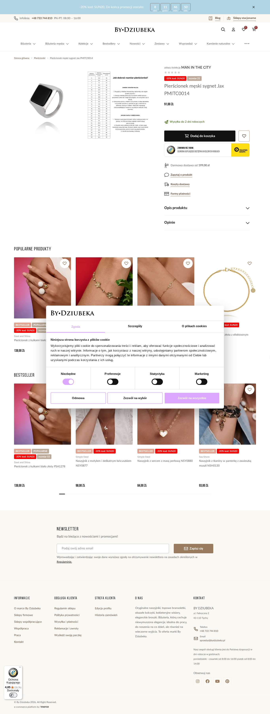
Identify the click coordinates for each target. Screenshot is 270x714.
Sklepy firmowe (23, 615)
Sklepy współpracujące (28, 622)
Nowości (135, 43)
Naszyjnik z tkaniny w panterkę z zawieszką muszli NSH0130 (225, 463)
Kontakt (19, 642)
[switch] (112, 382)
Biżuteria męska (54, 43)
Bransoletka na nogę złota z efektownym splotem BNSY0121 (223, 337)
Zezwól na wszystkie (192, 398)
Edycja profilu (103, 608)
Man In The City (196, 67)
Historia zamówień (106, 615)
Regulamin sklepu (65, 608)
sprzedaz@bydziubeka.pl (212, 640)
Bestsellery (109, 43)
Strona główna (21, 58)
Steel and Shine (22, 336)
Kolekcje (83, 43)
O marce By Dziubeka (27, 608)
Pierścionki (39, 58)
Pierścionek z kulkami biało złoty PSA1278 (39, 340)
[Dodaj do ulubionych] (64, 263)
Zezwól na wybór (135, 398)
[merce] (44, 707)
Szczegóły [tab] (135, 326)
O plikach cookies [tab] (194, 326)
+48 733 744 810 (209, 631)
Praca (17, 635)
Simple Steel (82, 457)
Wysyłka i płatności (66, 622)
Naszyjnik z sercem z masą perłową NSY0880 (165, 461)
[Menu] (20, 668)
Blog (217, 18)
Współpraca (21, 628)
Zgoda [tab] (75, 326)
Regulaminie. (64, 562)
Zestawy (160, 43)
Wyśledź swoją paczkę (67, 635)
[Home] (135, 29)
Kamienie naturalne (218, 43)
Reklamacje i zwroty (66, 628)
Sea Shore (204, 457)
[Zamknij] (253, 7)
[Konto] (233, 30)
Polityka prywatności (66, 615)
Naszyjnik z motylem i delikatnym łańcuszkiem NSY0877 (103, 463)
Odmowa (78, 398)
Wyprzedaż (186, 43)
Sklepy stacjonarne (244, 18)
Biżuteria (26, 43)
